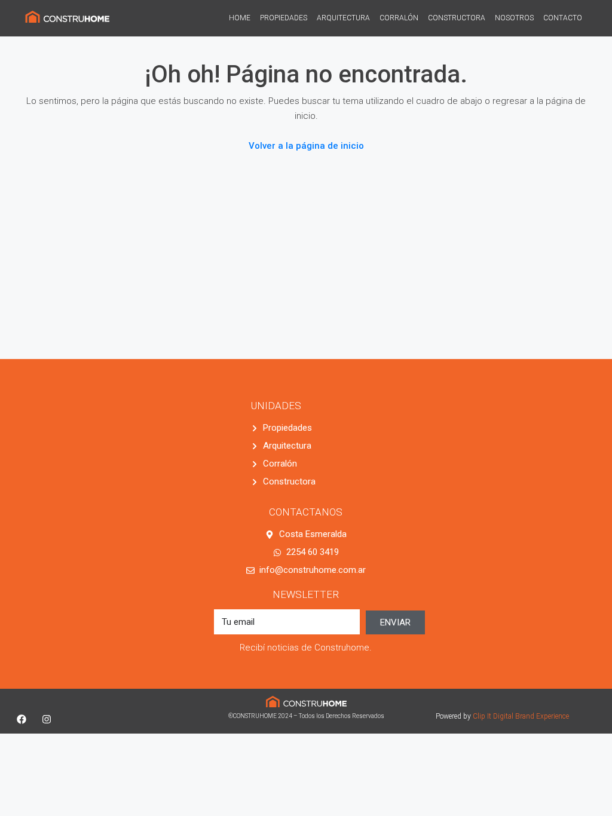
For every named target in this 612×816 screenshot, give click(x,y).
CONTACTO (562, 18)
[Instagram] (46, 719)
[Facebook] (21, 719)
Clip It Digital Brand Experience (521, 716)
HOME (239, 18)
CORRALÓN (399, 18)
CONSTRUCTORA (456, 18)
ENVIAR (395, 622)
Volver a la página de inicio (306, 145)
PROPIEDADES (283, 18)
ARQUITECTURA (343, 18)
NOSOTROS (514, 18)
